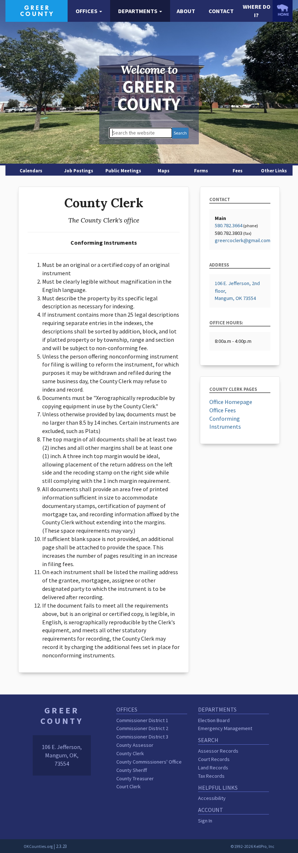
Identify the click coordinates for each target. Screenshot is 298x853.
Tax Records (211, 776)
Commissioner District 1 (142, 720)
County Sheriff (131, 770)
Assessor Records (218, 751)
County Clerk (130, 753)
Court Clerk (128, 786)
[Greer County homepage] (36, 10)
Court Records (214, 759)
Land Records (213, 767)
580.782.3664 (228, 225)
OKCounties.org (38, 846)
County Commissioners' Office (149, 761)
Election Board (214, 720)
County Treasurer (135, 778)
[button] (89, 11)
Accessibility (212, 798)
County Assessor (134, 745)
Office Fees (222, 410)
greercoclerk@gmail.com (242, 240)
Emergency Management (225, 728)
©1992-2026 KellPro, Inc (252, 846)
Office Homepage (230, 401)
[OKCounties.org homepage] (283, 10)
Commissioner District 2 (142, 728)
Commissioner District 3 (142, 736)
